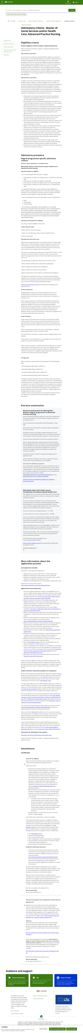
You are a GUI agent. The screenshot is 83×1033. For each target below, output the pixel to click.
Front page (12, 21)
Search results (21, 21)
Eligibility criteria (7, 40)
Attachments (6, 54)
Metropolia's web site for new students (33, 656)
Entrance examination (8, 47)
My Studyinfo (68, 3)
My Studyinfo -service (34, 642)
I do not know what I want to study (16, 14)
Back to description (26, 24)
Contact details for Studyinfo (17, 1013)
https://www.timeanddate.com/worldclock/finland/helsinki (37, 474)
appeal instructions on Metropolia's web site (49, 729)
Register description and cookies (40, 995)
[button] (77, 2)
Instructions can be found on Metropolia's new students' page (36, 735)
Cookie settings (43, 1028)
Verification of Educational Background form (44, 786)
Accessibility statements (38, 998)
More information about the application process (10, 50)
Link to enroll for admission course (29, 284)
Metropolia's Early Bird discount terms (33, 652)
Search (72, 10)
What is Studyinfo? (15, 1010)
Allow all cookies (71, 1029)
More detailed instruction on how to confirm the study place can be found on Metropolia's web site (40, 697)
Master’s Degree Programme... (36, 21)
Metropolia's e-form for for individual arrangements (35, 476)
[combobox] (37, 10)
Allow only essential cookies (57, 1029)
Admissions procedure (9, 43)
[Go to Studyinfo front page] (9, 2)
